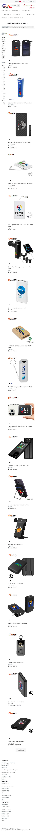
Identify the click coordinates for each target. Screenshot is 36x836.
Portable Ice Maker (6, 795)
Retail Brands (5, 767)
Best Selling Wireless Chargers (10, 769)
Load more (21, 750)
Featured (7, 14)
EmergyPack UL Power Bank (16, 741)
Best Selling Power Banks (8, 772)
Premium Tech (5, 816)
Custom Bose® (5, 797)
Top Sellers (5, 10)
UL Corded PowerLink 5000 (15, 583)
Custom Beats (5, 788)
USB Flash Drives (3, 45)
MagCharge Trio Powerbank (15, 544)
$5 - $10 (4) (4, 73)
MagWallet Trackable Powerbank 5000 (18, 505)
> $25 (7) (4, 102)
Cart (18, 1)
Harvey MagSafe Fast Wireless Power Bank (20, 426)
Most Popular (5, 27)
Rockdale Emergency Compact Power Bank (20, 387)
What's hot (3, 33)
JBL (3, 793)
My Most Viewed (14, 27)
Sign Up (32, 1)
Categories (25, 10)
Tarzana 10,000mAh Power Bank (17, 308)
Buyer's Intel (30, 14)
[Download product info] (32, 27)
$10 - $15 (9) (4, 80)
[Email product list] (23, 27)
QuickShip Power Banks (5, 50)
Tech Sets (4, 774)
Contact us (17, 14)
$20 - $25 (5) (4, 96)
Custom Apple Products (8, 786)
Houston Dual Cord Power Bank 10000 (18, 465)
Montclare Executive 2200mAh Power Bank (20, 103)
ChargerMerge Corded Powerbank (17, 623)
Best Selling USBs (3, 56)
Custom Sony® (5, 790)
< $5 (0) (4, 67)
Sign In (25, 1)
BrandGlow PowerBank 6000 (16, 662)
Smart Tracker (5, 765)
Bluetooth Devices (6, 811)
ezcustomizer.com (14, 828)
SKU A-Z (21, 27)
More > (4, 779)
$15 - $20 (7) (4, 87)
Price (3, 62)
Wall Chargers (5, 813)
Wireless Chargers (6, 809)
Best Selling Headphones (8, 763)
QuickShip (15, 10)
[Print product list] (26, 27)
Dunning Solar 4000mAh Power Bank (18, 63)
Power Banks (5, 804)
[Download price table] (29, 27)
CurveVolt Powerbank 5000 (16, 702)
